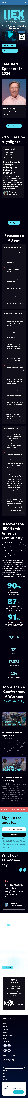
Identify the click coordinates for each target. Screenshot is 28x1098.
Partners (5, 1032)
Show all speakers (14, 126)
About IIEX (6, 1041)
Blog (4, 1038)
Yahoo (5, 1079)
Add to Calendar (13, 1067)
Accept (18, 1092)
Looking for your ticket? (10, 1055)
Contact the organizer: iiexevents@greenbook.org (11, 1059)
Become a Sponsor (10, 51)
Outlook (5, 1076)
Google (5, 1070)
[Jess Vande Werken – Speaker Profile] (14, 99)
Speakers (5, 1026)
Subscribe (14, 834)
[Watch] (14, 719)
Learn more (7, 967)
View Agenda (14, 223)
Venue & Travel (7, 1035)
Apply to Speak (9, 45)
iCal (4, 1073)
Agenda (5, 1029)
